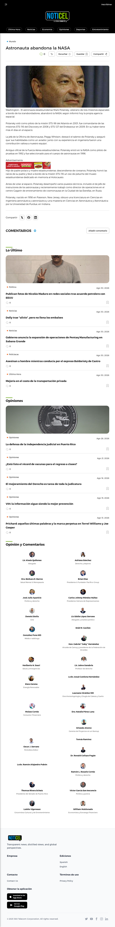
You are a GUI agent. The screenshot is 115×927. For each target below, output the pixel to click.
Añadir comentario (97, 231)
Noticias (31, 29)
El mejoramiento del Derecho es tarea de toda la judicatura (43, 483)
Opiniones (64, 29)
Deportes (80, 29)
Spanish (64, 862)
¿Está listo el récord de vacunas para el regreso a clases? (41, 464)
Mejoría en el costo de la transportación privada (36, 380)
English (63, 866)
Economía (47, 29)
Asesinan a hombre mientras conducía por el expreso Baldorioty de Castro (53, 361)
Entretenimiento (100, 29)
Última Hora (14, 29)
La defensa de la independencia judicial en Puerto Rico (41, 444)
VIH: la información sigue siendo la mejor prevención (39, 503)
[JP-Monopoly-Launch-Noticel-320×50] (57, 165)
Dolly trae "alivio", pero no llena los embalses (34, 317)
